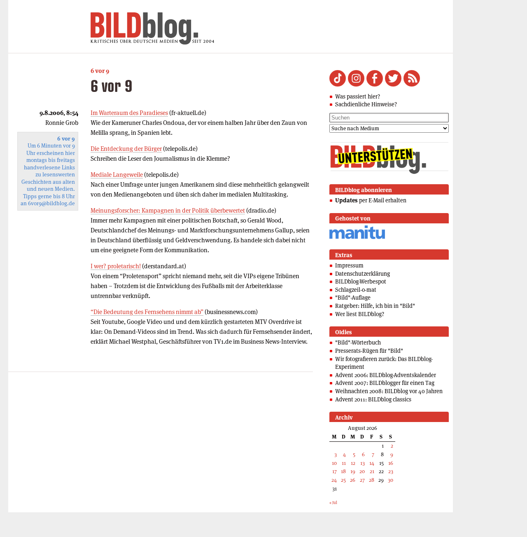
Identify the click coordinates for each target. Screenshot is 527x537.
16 (390, 463)
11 (344, 463)
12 (353, 463)
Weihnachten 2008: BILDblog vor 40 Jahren (389, 391)
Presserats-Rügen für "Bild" (369, 350)
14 (371, 463)
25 (343, 479)
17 (334, 471)
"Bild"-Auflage (353, 297)
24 (334, 479)
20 (362, 471)
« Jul (333, 502)
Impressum (349, 265)
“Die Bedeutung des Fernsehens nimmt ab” (147, 312)
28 (371, 479)
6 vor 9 (100, 71)
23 (390, 471)
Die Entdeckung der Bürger (126, 148)
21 (372, 471)
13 (362, 463)
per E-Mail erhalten (370, 200)
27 (362, 479)
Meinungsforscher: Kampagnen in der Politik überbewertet (168, 210)
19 (352, 471)
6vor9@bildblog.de (51, 203)
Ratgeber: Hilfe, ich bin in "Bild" (375, 306)
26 (352, 479)
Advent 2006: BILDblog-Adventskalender (385, 375)
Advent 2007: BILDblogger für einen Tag (384, 383)
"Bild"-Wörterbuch (358, 342)
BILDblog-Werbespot (360, 281)
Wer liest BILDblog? (359, 314)
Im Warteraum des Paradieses (129, 113)
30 (390, 479)
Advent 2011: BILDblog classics (373, 399)
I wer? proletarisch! (116, 266)
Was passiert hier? (357, 96)
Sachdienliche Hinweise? (366, 104)
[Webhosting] (357, 237)
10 (334, 463)
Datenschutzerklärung (362, 273)
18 (343, 471)
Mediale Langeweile (117, 174)
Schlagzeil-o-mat (355, 289)
